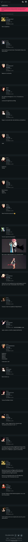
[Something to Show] (6, 20)
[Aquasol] (3, 229)
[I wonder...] (9, 90)
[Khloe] (3, 416)
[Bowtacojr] (3, 369)
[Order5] (3, 159)
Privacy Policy (13, 538)
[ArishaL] (3, 183)
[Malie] (3, 439)
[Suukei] (3, 113)
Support (7, 538)
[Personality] (9, 207)
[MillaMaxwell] (3, 66)
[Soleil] (3, 43)
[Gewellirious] (3, 276)
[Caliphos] (3, 486)
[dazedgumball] (3, 19)
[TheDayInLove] (3, 393)
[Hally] (3, 136)
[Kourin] (3, 299)
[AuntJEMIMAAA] (3, 346)
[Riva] (3, 89)
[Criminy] (3, 463)
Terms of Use (19, 538)
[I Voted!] (9, 20)
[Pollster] (8, 184)
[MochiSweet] (3, 323)
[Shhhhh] (8, 20)
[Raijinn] (3, 509)
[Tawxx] (3, 206)
